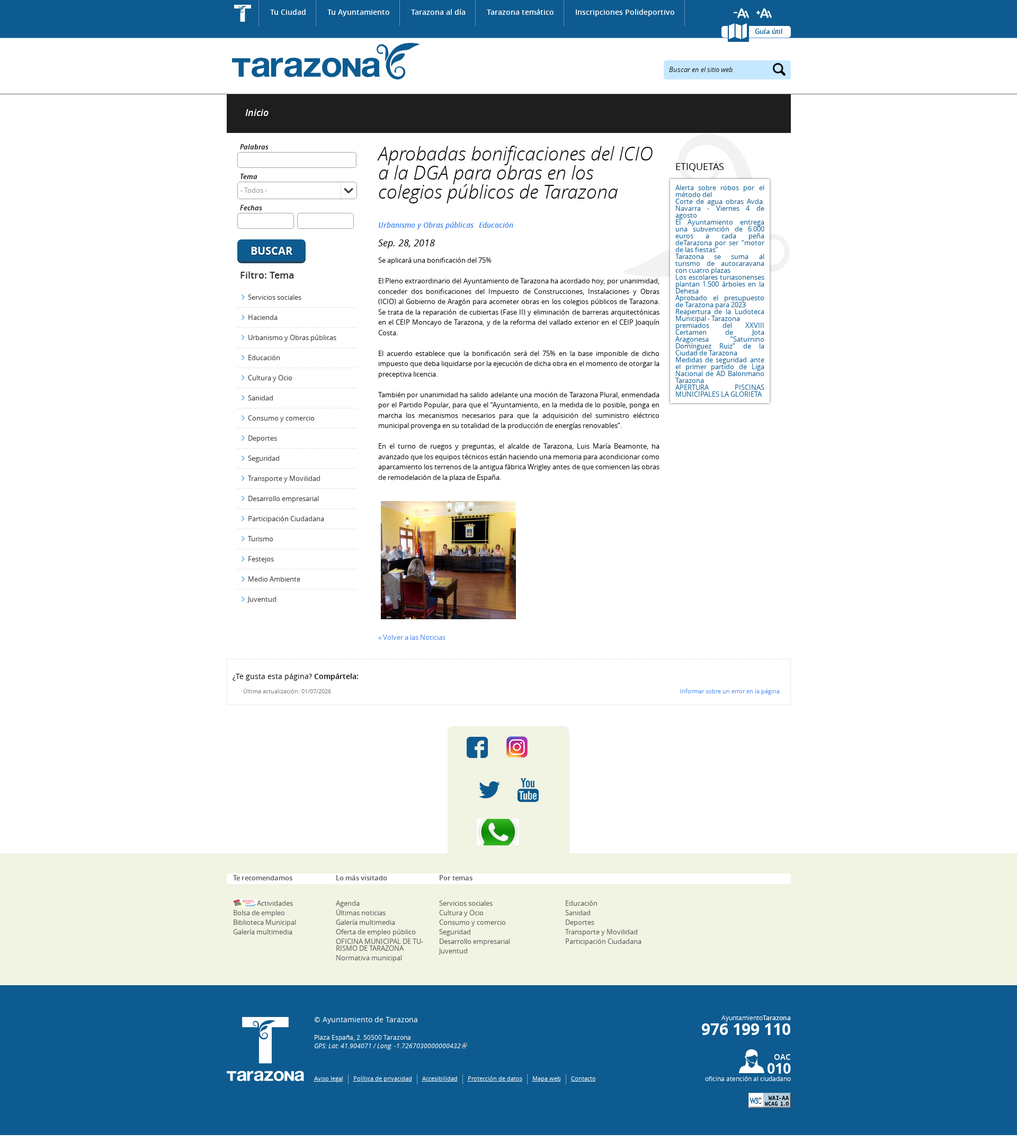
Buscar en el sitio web (701, 69)
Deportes (262, 438)
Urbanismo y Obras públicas (292, 337)
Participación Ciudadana (286, 518)
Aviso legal (328, 1078)
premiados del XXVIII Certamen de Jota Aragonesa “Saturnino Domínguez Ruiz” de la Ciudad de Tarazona (719, 339)
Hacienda (263, 317)
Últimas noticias (361, 912)
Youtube (528, 790)
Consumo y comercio (281, 418)
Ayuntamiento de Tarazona (323, 61)
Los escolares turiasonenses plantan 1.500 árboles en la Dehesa (719, 284)
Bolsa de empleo (259, 912)
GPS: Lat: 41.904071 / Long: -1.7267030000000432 (387, 1045)
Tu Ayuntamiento (358, 12)
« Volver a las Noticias (411, 637)
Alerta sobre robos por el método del (719, 191)
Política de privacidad (382, 1078)
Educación (264, 357)
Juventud (262, 599)
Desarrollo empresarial (283, 498)
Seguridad (264, 458)
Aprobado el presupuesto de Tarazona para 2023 (719, 301)
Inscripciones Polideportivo (625, 12)
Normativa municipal (369, 957)
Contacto (583, 1078)
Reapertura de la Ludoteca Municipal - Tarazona (719, 315)
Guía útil (769, 31)
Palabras (254, 147)
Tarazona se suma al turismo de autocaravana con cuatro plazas (719, 263)
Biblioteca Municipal (264, 922)
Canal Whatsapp (508, 832)
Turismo (260, 538)
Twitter (489, 790)
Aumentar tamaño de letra (764, 13)
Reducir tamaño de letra (741, 13)
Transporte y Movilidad (284, 478)
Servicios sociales (274, 297)
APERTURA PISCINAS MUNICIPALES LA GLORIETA (719, 390)
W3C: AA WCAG (769, 1100)
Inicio (243, 13)
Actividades (275, 903)
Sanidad (260, 398)
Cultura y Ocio (270, 377)
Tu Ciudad (288, 12)
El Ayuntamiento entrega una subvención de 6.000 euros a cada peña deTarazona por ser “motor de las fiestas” (719, 235)
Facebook (477, 747)
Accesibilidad (440, 1078)
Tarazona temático (520, 12)
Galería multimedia (262, 931)
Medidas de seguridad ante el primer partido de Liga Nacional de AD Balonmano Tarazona (719, 370)
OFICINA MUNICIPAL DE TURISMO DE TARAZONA (379, 944)
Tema (248, 177)
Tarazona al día (438, 12)
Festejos (261, 559)
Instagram (527, 747)
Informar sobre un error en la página (730, 691)
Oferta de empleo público (376, 931)
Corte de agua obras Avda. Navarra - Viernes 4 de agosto (719, 208)
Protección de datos (495, 1078)
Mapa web (546, 1078)
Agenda (348, 903)
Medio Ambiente (274, 579)
